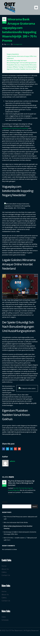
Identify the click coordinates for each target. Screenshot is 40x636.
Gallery (4, 572)
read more (11, 494)
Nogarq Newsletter (13, 54)
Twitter (7, 448)
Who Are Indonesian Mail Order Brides (16, 522)
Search (4, 502)
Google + (15, 448)
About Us (5, 569)
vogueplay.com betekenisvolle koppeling (15, 128)
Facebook (3, 448)
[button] (36, 7)
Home (4, 566)
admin (8, 44)
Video (4, 617)
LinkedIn (11, 448)
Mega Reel (16, 490)
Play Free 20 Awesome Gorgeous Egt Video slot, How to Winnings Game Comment (21, 483)
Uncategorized (17, 44)
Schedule (5, 620)
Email (19, 448)
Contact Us (6, 575)
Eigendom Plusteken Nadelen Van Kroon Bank (21, 69)
